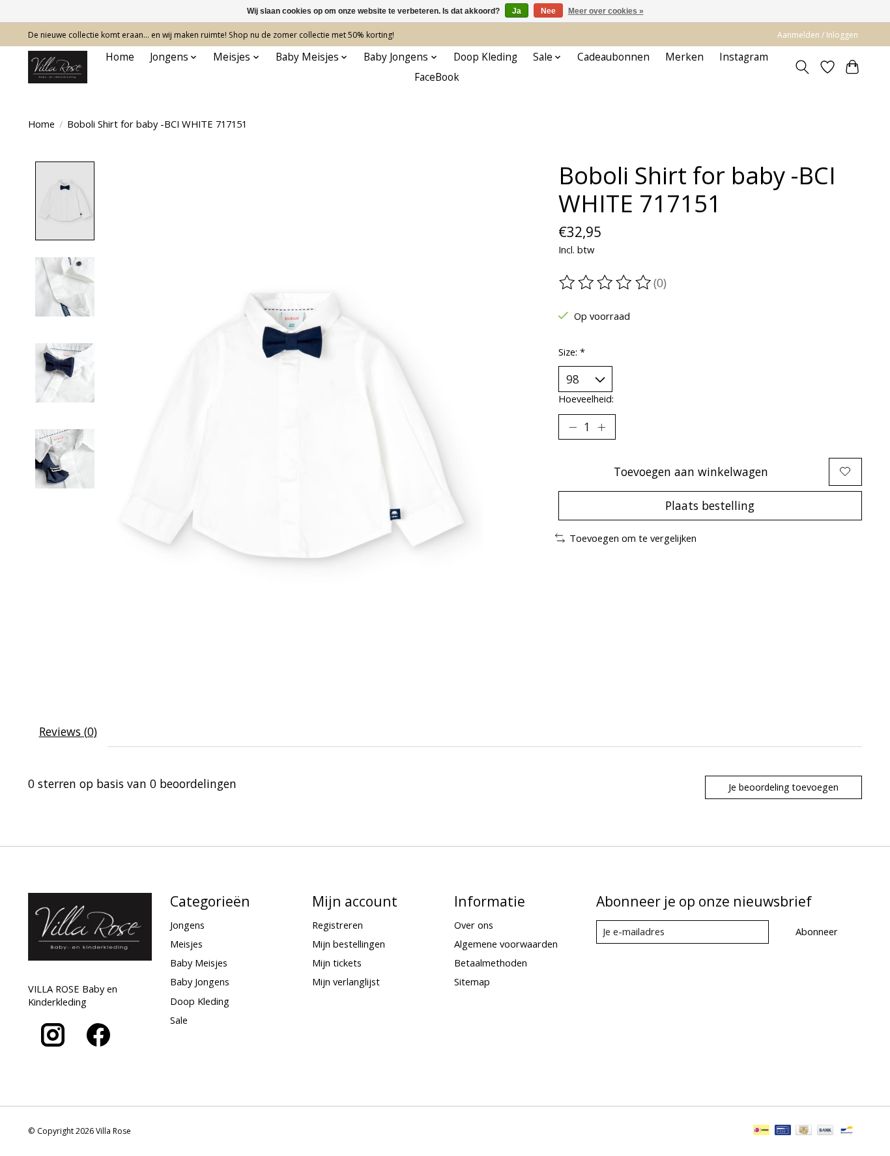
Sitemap (472, 981)
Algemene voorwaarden (506, 943)
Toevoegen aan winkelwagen (691, 471)
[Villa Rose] (57, 67)
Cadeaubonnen (613, 57)
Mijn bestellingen (348, 943)
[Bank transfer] (825, 1131)
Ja (516, 11)
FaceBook (436, 77)
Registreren (337, 924)
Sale (179, 1019)
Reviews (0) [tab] (68, 731)
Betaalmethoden (490, 962)
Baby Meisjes (198, 962)
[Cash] (804, 1131)
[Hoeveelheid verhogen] (601, 427)
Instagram (743, 57)
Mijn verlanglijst (346, 981)
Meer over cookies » (606, 11)
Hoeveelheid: (586, 398)
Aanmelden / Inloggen (817, 34)
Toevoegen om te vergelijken (632, 537)
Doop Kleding (485, 57)
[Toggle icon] (802, 67)
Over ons (473, 924)
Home (120, 57)
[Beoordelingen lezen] (605, 282)
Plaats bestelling (709, 505)
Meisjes (186, 943)
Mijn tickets (337, 962)
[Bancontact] (847, 1131)
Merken (684, 57)
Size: (571, 351)
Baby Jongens (199, 981)
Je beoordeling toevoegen (783, 787)
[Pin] (783, 1131)
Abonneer (817, 931)
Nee (548, 11)
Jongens (187, 924)
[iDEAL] (761, 1131)
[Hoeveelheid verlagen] (573, 427)
